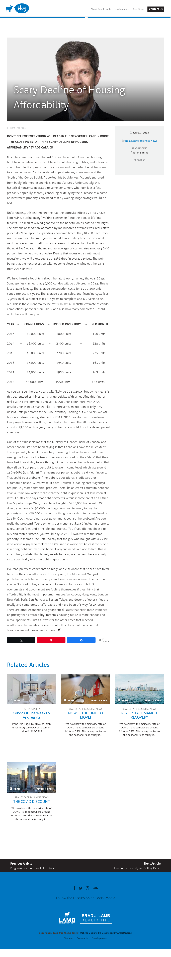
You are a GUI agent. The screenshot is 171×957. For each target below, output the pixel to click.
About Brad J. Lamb (101, 9)
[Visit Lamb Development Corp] (67, 923)
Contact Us (156, 9)
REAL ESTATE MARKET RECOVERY (139, 689)
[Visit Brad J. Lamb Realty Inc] (96, 925)
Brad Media (138, 9)
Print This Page (18, 127)
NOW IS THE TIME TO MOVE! (85, 689)
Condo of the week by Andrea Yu (31, 689)
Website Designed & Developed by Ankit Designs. (106, 932)
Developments (121, 9)
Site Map (68, 938)
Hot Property (31, 708)
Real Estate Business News (141, 140)
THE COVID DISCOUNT (31, 777)
